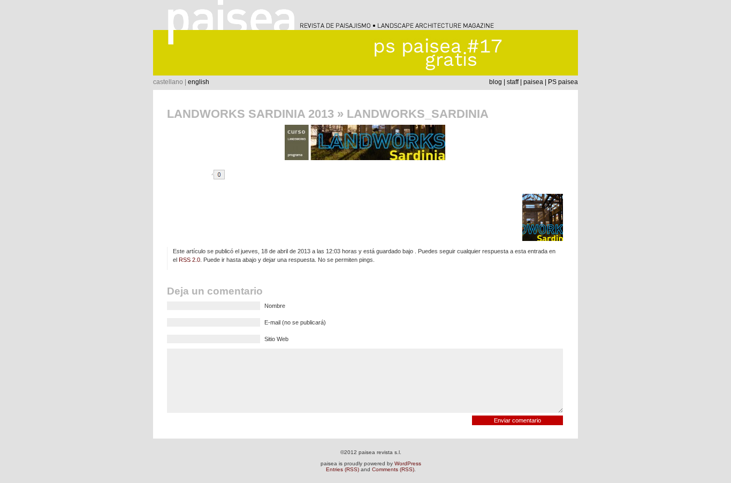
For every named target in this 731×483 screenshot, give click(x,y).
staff (513, 82)
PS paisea (563, 82)
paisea (533, 82)
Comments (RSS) (393, 469)
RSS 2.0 (189, 259)
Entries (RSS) (342, 469)
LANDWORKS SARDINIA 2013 (250, 113)
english (198, 82)
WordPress (407, 463)
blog (495, 82)
